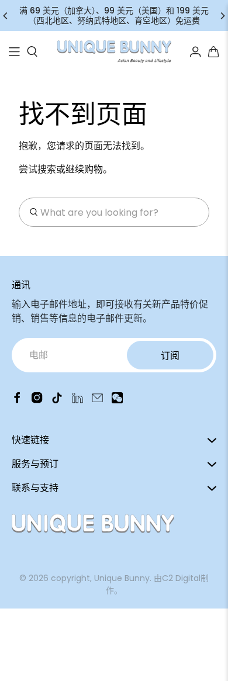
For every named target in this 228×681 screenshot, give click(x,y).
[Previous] (6, 16)
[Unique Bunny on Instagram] (37, 400)
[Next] (222, 16)
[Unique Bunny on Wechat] (117, 400)
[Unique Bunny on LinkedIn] (77, 400)
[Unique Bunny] (114, 52)
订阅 (170, 355)
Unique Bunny (122, 578)
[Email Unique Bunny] (97, 400)
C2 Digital (181, 578)
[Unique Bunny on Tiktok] (57, 400)
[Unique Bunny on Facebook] (17, 400)
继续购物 (84, 169)
